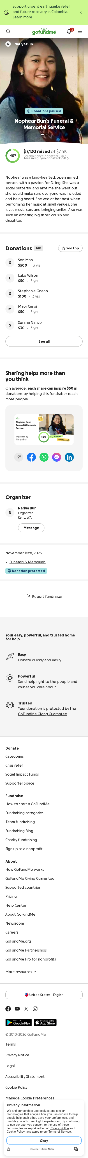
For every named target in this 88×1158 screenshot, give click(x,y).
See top (72, 248)
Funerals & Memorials (27, 562)
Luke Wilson (28, 275)
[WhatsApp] (44, 457)
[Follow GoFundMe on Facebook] (8, 1008)
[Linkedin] (69, 457)
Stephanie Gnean (33, 291)
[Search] (8, 31)
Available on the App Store (45, 1022)
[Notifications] (69, 31)
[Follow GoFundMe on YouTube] (17, 1008)
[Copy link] (18, 457)
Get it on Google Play (18, 1022)
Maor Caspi (27, 306)
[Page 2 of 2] (46, 134)
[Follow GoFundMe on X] (26, 1008)
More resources (18, 972)
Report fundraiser (47, 596)
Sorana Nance (30, 322)
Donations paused (46, 111)
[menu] (79, 31)
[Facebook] (31, 457)
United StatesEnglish (46, 995)
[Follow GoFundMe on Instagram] (35, 1008)
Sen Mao (25, 260)
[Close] (80, 12)
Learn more (22, 17)
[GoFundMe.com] (44, 31)
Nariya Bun (27, 508)
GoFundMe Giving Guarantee (42, 714)
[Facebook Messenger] (56, 457)
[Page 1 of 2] (42, 134)
